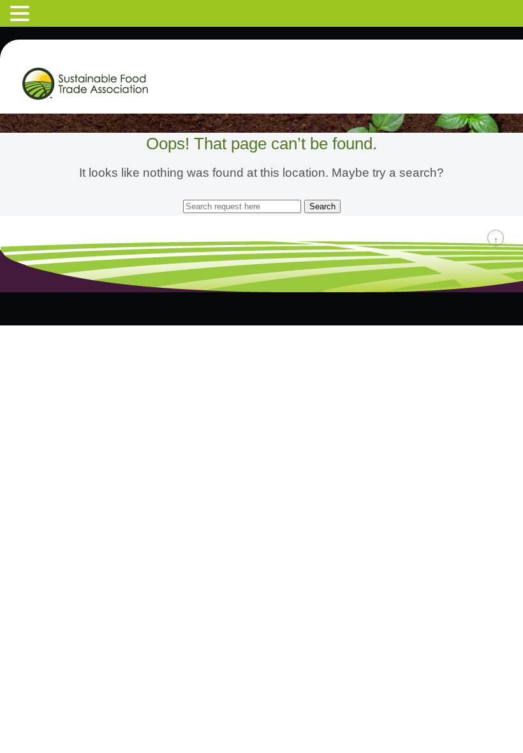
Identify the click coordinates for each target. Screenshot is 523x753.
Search (322, 206)
